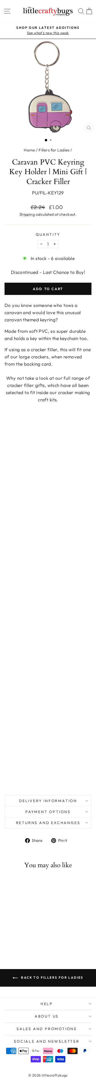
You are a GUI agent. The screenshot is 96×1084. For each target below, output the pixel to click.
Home (29, 150)
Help (47, 1003)
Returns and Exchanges (48, 822)
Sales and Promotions (47, 1028)
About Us (47, 1016)
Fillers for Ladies (54, 150)
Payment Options (48, 811)
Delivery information (48, 800)
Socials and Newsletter (46, 1041)
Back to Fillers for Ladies (51, 977)
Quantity (48, 234)
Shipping (27, 214)
